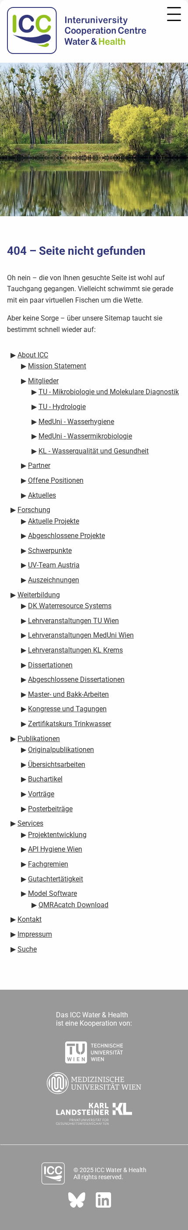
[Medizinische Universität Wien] (94, 1080)
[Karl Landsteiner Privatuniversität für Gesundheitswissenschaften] (94, 1111)
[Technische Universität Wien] (94, 1049)
